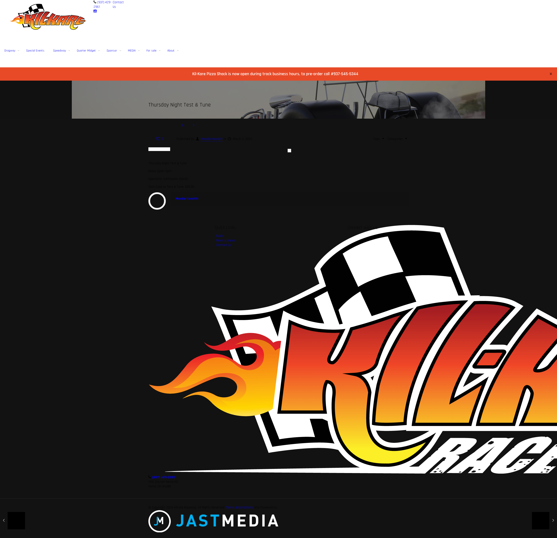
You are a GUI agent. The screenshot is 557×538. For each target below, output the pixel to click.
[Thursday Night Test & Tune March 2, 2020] (12, 520)
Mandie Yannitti (211, 139)
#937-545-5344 (344, 74)
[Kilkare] (48, 17)
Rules (219, 236)
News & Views (225, 240)
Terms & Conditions (239, 507)
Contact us (223, 245)
